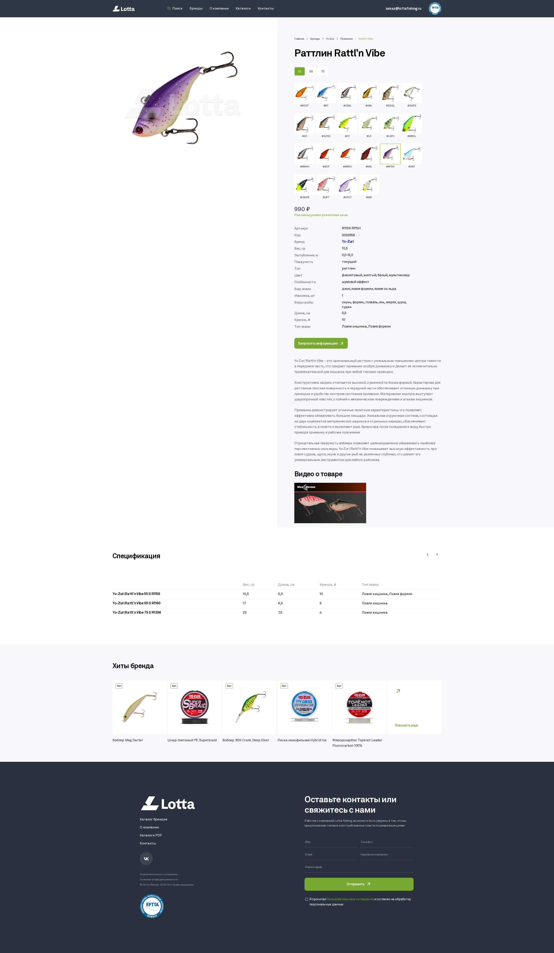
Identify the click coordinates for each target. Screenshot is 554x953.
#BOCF (304, 105)
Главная (299, 39)
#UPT (326, 197)
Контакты (148, 843)
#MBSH (304, 166)
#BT (326, 105)
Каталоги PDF (151, 835)
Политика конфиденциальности (159, 879)
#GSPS (411, 105)
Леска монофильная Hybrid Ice (301, 740)
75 (322, 71)
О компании (149, 827)
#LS (369, 136)
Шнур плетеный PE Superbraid (191, 740)
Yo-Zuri (330, 39)
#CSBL (347, 105)
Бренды (315, 39)
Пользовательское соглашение (159, 874)
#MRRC (347, 166)
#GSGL (390, 105)
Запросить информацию (318, 343)
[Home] (124, 9)
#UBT (411, 166)
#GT (304, 136)
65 (311, 71)
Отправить (355, 884)
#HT (347, 136)
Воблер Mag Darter (128, 740)
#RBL (369, 166)
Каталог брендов (153, 819)
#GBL (369, 105)
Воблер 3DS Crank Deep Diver (245, 740)
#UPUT (347, 197)
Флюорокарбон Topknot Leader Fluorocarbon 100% (357, 743)
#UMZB (304, 197)
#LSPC (390, 136)
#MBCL (411, 136)
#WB (369, 197)
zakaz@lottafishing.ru (403, 9)
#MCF (326, 166)
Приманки (346, 39)
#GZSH (326, 136)
